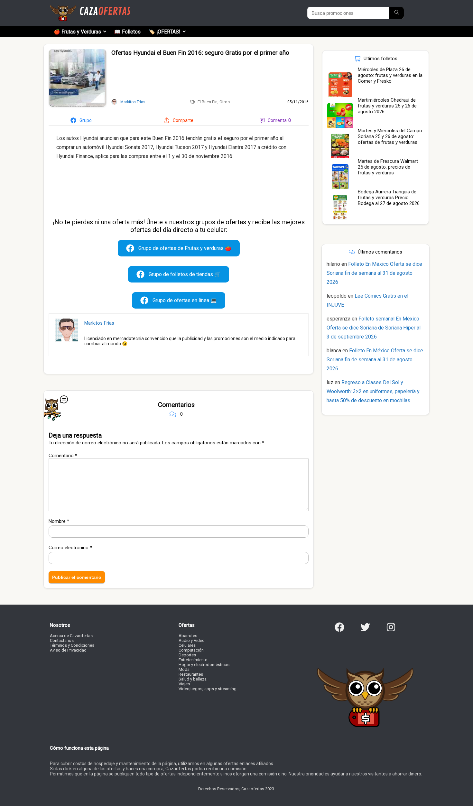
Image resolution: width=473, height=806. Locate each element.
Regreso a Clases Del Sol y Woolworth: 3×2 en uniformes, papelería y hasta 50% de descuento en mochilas (373, 391)
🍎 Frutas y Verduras (77, 32)
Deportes (187, 655)
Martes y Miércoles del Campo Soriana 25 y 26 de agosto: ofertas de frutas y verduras (390, 136)
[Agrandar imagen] (77, 52)
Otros (224, 101)
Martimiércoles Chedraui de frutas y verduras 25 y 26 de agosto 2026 (387, 106)
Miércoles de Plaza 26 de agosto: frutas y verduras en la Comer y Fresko (390, 75)
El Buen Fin (208, 101)
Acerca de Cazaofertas (71, 635)
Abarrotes (188, 635)
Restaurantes (191, 674)
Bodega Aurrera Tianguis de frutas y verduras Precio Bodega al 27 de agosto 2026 (389, 197)
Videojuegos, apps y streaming (207, 688)
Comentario (63, 456)
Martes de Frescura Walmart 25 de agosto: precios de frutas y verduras (388, 167)
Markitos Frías (99, 323)
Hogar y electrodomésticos (204, 664)
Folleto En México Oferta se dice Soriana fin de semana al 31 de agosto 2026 (374, 273)
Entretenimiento (193, 659)
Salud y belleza (193, 679)
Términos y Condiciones (72, 645)
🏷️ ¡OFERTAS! (165, 32)
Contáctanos (62, 640)
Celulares (187, 645)
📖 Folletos (127, 32)
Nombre (59, 521)
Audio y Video (192, 640)
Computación (191, 650)
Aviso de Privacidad (68, 650)
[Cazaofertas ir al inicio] (90, 8)
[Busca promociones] (396, 13)
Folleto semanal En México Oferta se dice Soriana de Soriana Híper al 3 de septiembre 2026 (374, 328)
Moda (184, 669)
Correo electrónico (70, 548)
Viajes (184, 683)
